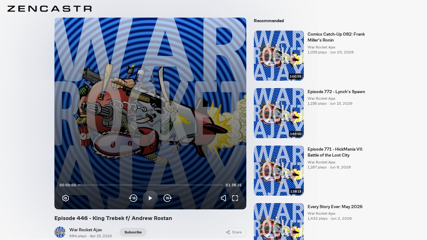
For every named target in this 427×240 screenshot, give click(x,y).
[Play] (150, 198)
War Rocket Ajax (85, 229)
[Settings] (66, 198)
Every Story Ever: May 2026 (335, 206)
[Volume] (225, 198)
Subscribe (133, 232)
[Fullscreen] (235, 198)
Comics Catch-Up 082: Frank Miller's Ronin (336, 37)
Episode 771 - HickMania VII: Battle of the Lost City (335, 152)
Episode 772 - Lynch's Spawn (336, 91)
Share (237, 232)
